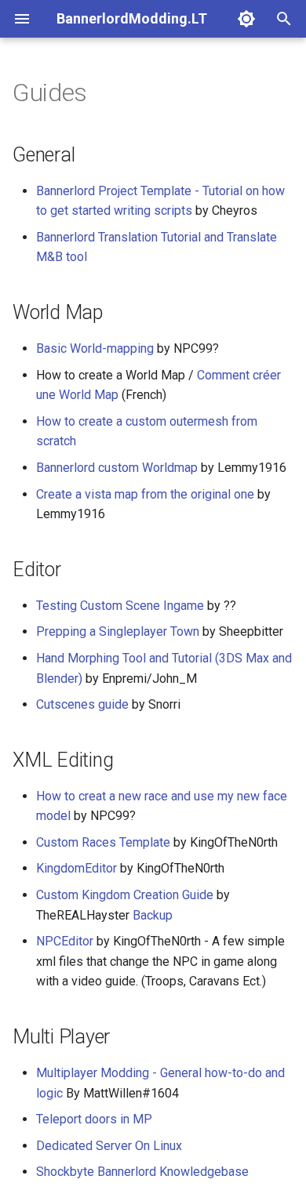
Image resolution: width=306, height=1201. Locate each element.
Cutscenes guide (82, 704)
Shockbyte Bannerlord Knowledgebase (142, 1171)
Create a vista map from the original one (145, 494)
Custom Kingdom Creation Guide (124, 894)
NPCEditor (64, 941)
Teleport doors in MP (94, 1119)
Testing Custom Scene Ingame (120, 605)
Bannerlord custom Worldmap (117, 467)
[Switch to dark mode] (246, 18)
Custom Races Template (103, 842)
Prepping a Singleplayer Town (117, 631)
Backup (153, 915)
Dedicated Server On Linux (109, 1145)
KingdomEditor (76, 868)
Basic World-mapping (95, 348)
